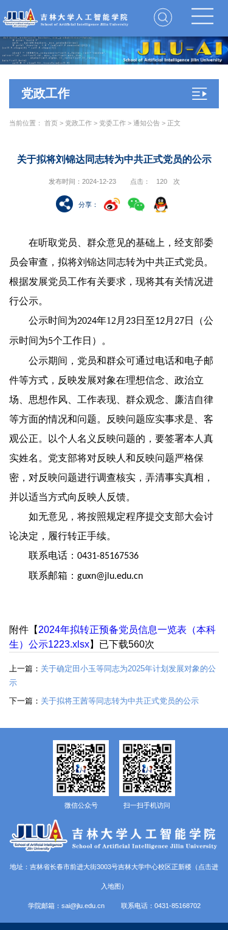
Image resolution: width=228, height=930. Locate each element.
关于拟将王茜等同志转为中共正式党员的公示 (104, 700)
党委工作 (112, 123)
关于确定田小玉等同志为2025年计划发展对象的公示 (112, 675)
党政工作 (78, 123)
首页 (51, 123)
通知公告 (146, 123)
